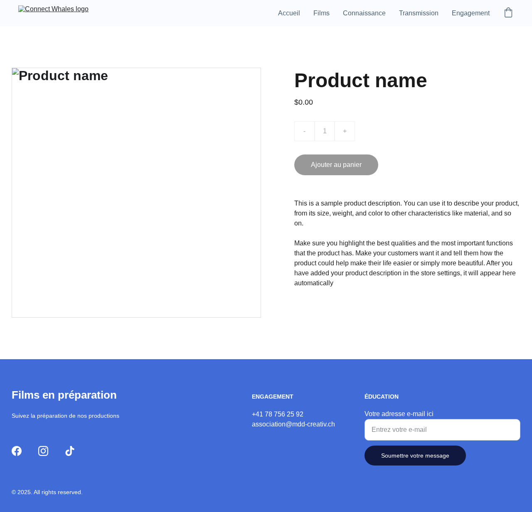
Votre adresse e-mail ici (399, 413)
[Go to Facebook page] (17, 451)
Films (321, 13)
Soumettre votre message (415, 455)
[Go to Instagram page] (43, 451)
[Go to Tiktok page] (70, 451)
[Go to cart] (508, 13)
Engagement (471, 13)
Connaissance (364, 13)
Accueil (289, 13)
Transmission (418, 13)
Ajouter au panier (336, 164)
